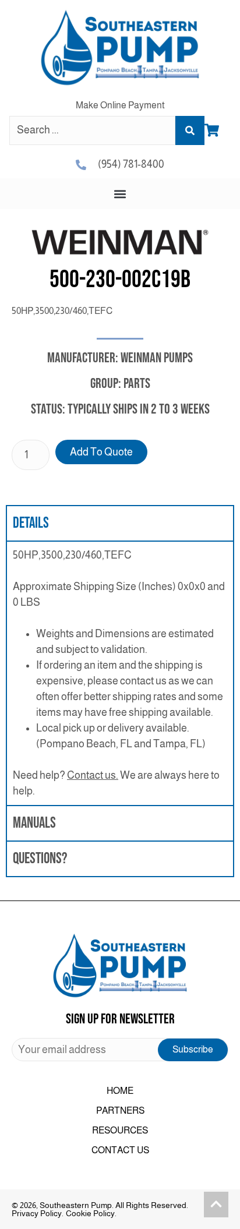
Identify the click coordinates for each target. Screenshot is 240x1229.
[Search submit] (189, 130)
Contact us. (92, 775)
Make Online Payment (120, 105)
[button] (120, 193)
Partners (120, 1110)
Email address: (120, 1049)
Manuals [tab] (34, 823)
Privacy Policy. (37, 1213)
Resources (120, 1130)
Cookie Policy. (91, 1213)
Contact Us (120, 1150)
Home (120, 1091)
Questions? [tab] (40, 859)
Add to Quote (101, 452)
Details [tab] (31, 523)
